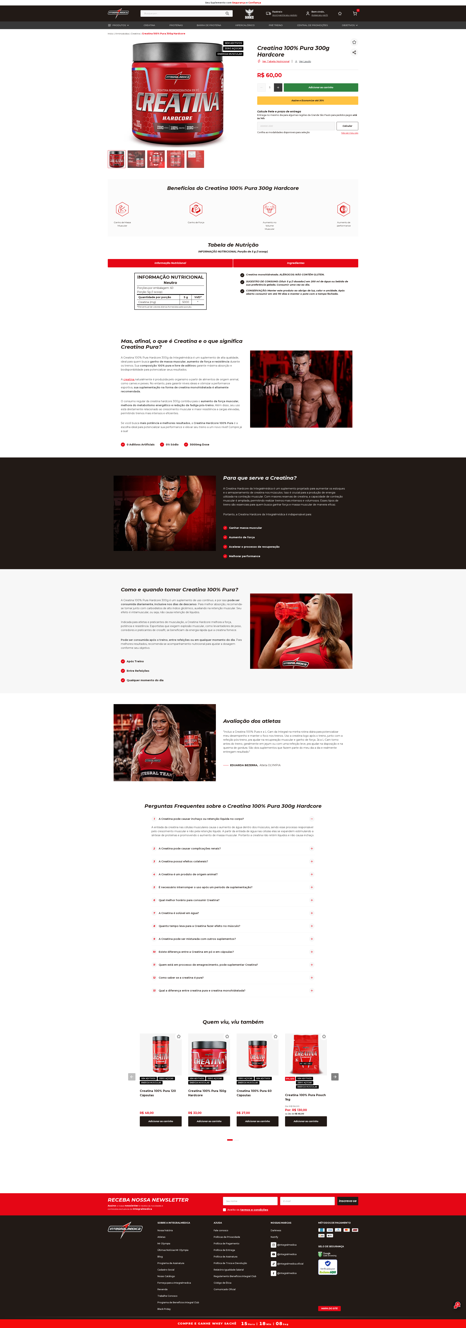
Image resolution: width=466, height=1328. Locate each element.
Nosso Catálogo (166, 1276)
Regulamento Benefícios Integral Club (235, 1276)
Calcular (347, 126)
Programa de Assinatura (170, 1263)
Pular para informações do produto (32, 40)
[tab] (230, 1139)
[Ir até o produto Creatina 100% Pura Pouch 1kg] (306, 1054)
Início (110, 33)
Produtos (119, 25)
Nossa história (165, 1230)
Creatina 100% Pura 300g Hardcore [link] (163, 33)
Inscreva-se (348, 1201)
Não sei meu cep (349, 133)
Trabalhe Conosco (167, 1296)
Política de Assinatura (225, 1256)
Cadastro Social (165, 1269)
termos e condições (254, 1209)
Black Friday (164, 1309)
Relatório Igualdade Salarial (229, 1269)
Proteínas (176, 25)
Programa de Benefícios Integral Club (178, 1302)
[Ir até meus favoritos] (340, 13)
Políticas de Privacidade (227, 1237)
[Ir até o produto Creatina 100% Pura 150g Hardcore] (209, 1054)
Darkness (276, 1230)
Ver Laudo (305, 61)
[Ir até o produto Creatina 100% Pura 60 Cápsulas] (258, 1054)
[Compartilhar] (354, 52)
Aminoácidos (122, 33)
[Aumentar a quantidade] (278, 87)
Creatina (149, 25)
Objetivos (348, 25)
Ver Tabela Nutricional (275, 61)
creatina (129, 379)
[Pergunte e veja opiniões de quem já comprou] (303, 39)
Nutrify (274, 1237)
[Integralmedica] (125, 1230)
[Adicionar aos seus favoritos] (354, 42)
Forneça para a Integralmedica (174, 1282)
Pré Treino (276, 25)
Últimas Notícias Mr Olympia (172, 1250)
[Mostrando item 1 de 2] (230, 1139)
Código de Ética (222, 1282)
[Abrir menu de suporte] (457, 1305)
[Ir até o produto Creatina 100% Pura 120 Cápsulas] (161, 1054)
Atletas (161, 1237)
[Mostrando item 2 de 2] (236, 1139)
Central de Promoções (312, 25)
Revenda (162, 1289)
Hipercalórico (245, 25)
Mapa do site (329, 1308)
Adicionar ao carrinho (321, 87)
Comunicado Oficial (225, 1289)
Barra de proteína (209, 25)
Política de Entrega (224, 1250)
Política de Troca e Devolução (230, 1263)
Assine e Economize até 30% (307, 100)
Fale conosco (221, 1230)
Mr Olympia (163, 1243)
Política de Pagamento (226, 1243)
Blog (160, 1256)
